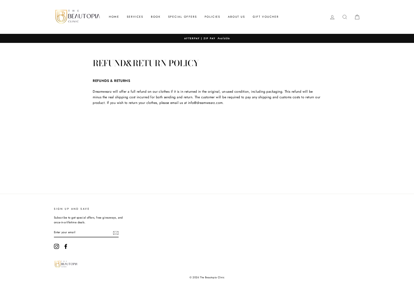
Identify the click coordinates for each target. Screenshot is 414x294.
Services (135, 17)
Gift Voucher (266, 17)
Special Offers (182, 17)
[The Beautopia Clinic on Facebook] (65, 246)
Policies (212, 17)
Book (155, 17)
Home (114, 17)
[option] (207, 38)
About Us (236, 17)
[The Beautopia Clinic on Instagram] (56, 246)
